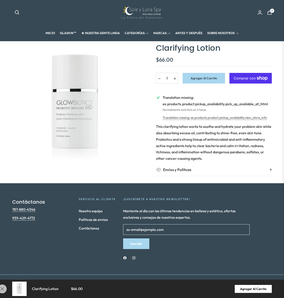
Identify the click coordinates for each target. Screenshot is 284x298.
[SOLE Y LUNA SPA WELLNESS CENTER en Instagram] (134, 257)
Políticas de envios (93, 219)
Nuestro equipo (91, 211)
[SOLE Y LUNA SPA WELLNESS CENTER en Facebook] (125, 257)
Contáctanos (89, 228)
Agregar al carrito (253, 289)
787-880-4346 (23, 209)
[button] (17, 12)
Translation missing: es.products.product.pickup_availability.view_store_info (215, 118)
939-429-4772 (23, 218)
